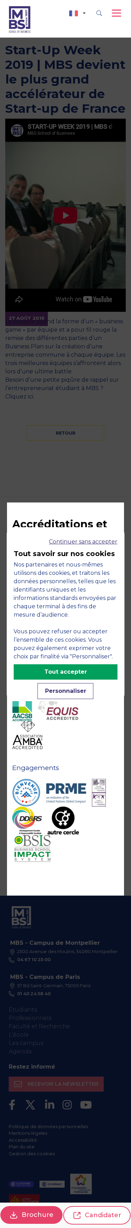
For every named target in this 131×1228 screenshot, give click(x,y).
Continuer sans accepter (83, 541)
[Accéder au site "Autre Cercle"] (63, 820)
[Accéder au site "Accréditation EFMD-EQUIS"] (58, 707)
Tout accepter (65, 671)
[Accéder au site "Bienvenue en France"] (26, 793)
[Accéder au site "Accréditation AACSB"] (22, 707)
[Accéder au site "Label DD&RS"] (27, 820)
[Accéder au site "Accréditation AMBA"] (27, 735)
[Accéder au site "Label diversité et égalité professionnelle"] (99, 793)
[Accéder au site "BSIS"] (32, 848)
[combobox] (77, 13)
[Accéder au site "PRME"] (66, 792)
